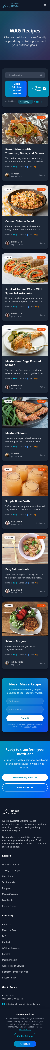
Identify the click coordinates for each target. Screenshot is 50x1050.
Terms (34, 727)
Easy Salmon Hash (17, 569)
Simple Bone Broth (17, 501)
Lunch (8, 189)
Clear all (38, 102)
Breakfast (9, 537)
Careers (6, 953)
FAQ (4, 936)
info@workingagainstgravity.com (23, 1004)
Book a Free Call (25, 787)
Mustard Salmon (16, 433)
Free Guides (8, 900)
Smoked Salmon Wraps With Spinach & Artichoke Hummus (24, 293)
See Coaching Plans (23, 777)
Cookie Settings (25, 1036)
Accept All (25, 1043)
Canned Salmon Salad (19, 221)
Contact (6, 942)
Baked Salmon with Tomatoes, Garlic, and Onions (24, 151)
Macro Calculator (10, 894)
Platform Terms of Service (15, 971)
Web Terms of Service (13, 965)
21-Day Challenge (11, 870)
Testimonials (8, 882)
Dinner (8, 329)
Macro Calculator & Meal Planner (17, 88)
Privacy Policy (9, 977)
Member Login (9, 959)
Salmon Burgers (15, 641)
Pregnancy (24, 102)
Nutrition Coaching (11, 864)
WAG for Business (11, 948)
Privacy (27, 727)
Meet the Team (9, 930)
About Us (6, 924)
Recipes (6, 888)
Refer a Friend (9, 906)
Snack (8, 469)
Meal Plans (7, 876)
